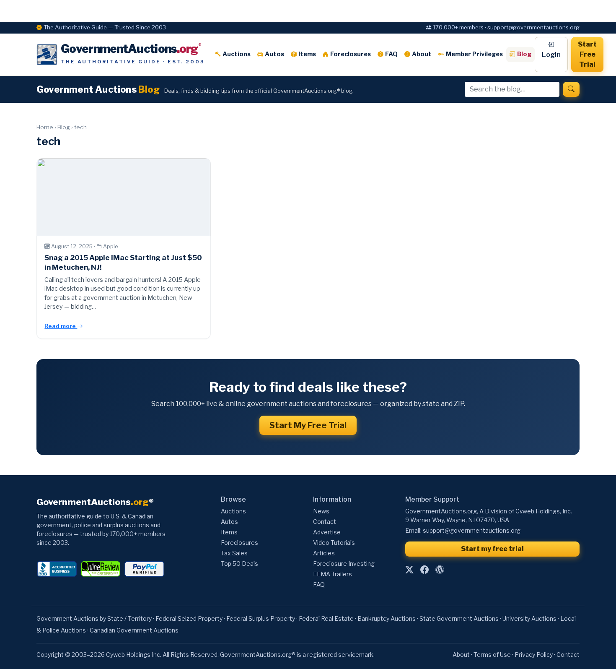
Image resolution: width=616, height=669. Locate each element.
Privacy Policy (534, 654)
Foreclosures (350, 54)
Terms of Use (492, 654)
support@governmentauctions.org (471, 530)
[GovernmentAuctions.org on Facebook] (424, 569)
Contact (324, 521)
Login (551, 55)
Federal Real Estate (326, 618)
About (422, 54)
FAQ (391, 54)
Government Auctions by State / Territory (94, 618)
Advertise (327, 532)
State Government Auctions (459, 618)
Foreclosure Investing (344, 563)
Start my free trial (492, 549)
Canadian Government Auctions (134, 630)
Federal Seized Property (189, 618)
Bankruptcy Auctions (386, 618)
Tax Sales (234, 553)
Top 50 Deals (239, 563)
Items (307, 54)
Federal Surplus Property (260, 618)
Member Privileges (474, 54)
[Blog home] (439, 569)
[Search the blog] (571, 89)
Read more (60, 326)
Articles (324, 553)
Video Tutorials (334, 542)
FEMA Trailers (332, 574)
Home (44, 127)
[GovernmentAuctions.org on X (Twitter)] (409, 569)
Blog (524, 54)
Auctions (237, 54)
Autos (274, 54)
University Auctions (529, 618)
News (321, 511)
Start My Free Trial (308, 425)
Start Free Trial (587, 54)
